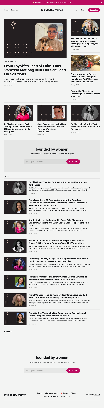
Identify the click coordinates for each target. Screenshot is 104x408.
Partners (14, 10)
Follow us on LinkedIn (50, 396)
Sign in (83, 10)
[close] (101, 2)
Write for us (65, 396)
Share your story (51, 393)
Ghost (97, 395)
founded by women (52, 9)
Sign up (39, 393)
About (73, 393)
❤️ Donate (64, 393)
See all (7, 332)
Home (6, 10)
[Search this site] (76, 10)
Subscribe (94, 10)
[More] (21, 10)
